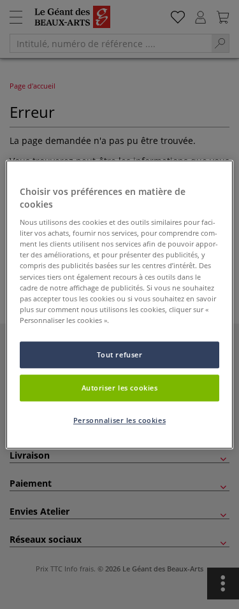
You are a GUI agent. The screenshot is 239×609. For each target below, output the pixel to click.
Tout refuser (120, 354)
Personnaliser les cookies (119, 420)
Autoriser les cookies (120, 387)
